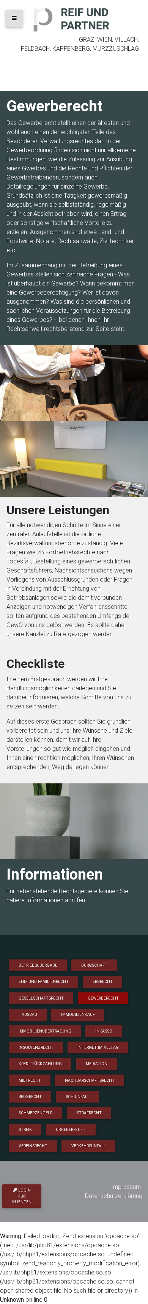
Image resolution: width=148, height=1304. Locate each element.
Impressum (126, 1186)
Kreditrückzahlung (40, 1063)
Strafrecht (89, 1113)
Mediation (96, 1063)
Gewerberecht (103, 998)
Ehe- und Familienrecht (44, 981)
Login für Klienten (21, 1196)
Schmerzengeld (36, 1113)
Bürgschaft (94, 965)
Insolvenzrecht (36, 1047)
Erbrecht (103, 981)
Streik (25, 1129)
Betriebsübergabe (38, 965)
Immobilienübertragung (45, 1031)
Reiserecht (30, 1096)
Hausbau (28, 1014)
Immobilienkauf (78, 1014)
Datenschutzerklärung (113, 1195)
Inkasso (103, 1031)
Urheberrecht (71, 1129)
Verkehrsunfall (88, 1145)
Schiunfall (78, 1096)
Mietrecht (30, 1080)
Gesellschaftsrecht (41, 998)
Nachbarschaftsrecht (90, 1080)
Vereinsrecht (33, 1145)
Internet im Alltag (98, 1047)
